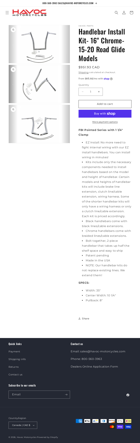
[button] (7, 12)
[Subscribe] (66, 395)
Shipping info (17, 359)
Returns (14, 366)
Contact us (16, 374)
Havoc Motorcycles (27, 437)
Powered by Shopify (47, 437)
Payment (14, 351)
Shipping (84, 72)
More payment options (105, 122)
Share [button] (85, 318)
